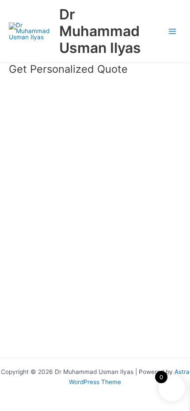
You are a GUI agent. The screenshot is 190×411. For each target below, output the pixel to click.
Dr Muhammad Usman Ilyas (100, 31)
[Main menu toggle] (172, 31)
